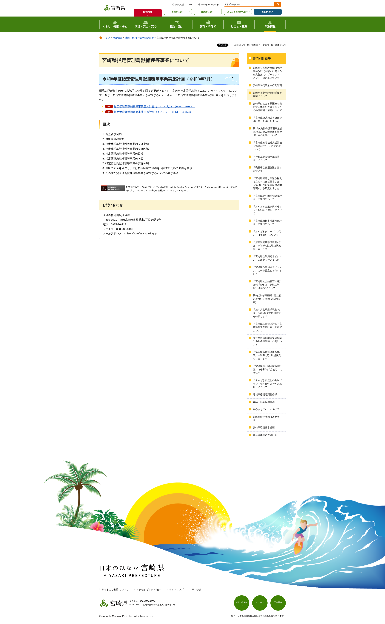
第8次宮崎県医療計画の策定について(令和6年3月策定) (267, 299)
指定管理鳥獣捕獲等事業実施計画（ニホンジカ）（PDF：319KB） (154, 106)
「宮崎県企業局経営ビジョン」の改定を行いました (267, 258)
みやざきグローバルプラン (267, 409)
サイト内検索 (226, 4)
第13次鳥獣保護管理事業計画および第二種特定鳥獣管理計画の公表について (267, 132)
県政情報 (117, 37)
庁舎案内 (278, 602)
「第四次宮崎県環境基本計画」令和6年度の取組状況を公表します (267, 245)
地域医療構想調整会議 (265, 394)
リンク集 (197, 589)
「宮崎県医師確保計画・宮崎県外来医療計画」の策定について (267, 327)
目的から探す (177, 12)
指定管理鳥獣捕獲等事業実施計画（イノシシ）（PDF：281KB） (153, 111)
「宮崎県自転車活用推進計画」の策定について (267, 222)
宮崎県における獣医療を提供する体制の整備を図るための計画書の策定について (267, 107)
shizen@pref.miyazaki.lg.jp (140, 233)
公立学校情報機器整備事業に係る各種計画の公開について (267, 341)
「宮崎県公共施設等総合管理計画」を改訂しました (267, 119)
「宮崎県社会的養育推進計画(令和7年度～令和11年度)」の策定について (267, 284)
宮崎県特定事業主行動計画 (267, 85)
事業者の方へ (267, 12)
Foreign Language (210, 4)
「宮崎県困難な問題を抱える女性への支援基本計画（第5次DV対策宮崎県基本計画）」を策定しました (267, 183)
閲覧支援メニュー (184, 4)
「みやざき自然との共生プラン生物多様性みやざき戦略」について (267, 383)
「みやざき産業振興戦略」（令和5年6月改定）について (267, 210)
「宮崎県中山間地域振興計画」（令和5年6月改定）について (267, 369)
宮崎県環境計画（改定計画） (266, 418)
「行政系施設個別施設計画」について (266, 158)
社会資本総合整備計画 (265, 435)
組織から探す (207, 12)
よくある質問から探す (237, 12)
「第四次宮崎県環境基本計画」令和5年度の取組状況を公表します (267, 313)
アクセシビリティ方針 (149, 589)
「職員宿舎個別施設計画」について (267, 169)
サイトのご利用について (115, 589)
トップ (106, 37)
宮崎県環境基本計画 (264, 427)
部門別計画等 (146, 37)
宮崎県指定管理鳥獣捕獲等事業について (267, 94)
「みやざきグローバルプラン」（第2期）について (267, 233)
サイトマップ (176, 589)
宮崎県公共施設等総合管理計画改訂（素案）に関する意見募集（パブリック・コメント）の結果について (267, 73)
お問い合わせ (241, 602)
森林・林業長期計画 (264, 402)
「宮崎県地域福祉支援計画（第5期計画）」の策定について (267, 146)
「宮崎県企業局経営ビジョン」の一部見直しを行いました (267, 270)
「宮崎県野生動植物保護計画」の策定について (267, 197)
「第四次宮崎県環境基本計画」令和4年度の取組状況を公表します (267, 355)
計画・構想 (131, 37)
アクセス (260, 602)
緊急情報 (148, 12)
